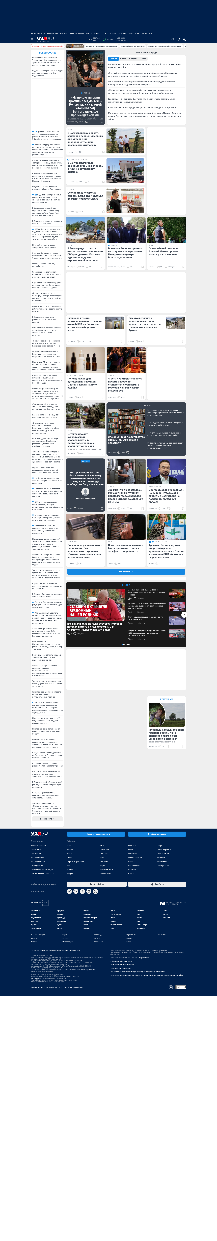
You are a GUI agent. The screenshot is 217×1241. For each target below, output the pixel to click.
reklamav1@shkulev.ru (159, 951)
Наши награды (37, 858)
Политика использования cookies (122, 965)
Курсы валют (111, 33)
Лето (102, 858)
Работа (131, 862)
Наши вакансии (38, 862)
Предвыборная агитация (42, 870)
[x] (95, 891)
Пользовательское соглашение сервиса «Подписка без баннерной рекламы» (137, 972)
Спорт (159, 845)
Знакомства (52, 33)
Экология (161, 858)
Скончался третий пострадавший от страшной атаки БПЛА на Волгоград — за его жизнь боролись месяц (84, 324)
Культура (103, 853)
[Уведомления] (179, 39)
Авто (69, 845)
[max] (88, 891)
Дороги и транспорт (76, 862)
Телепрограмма (76, 33)
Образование (105, 874)
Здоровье (71, 874)
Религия (132, 870)
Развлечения (134, 866)
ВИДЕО (126, 585)
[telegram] (69, 891)
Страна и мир (163, 853)
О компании (36, 853)
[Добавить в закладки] (101, 121)
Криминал (104, 849)
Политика (132, 853)
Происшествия (135, 858)
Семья (131, 874)
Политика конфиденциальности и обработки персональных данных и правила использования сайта (146, 975)
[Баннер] (74, 46)
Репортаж (167, 699)
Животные (71, 870)
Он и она (132, 845)
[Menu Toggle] (32, 39)
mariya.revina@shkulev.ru (39, 982)
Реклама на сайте (38, 845)
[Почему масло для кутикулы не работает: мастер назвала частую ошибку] (85, 360)
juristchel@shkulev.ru (88, 969)
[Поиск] (173, 39)
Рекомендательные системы (120, 968)
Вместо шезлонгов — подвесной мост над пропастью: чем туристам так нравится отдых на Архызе (144, 324)
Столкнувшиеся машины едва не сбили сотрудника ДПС (145, 618)
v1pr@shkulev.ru (143, 958)
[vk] (75, 891)
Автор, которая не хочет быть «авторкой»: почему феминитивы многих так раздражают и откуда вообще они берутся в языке (85, 478)
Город (69, 858)
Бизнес (70, 849)
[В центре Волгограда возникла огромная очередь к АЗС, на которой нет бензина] (125, 170)
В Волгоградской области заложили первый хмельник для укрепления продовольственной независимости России (85, 139)
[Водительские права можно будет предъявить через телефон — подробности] (126, 527)
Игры (137, 33)
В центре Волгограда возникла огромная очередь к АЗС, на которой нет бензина (85, 167)
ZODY (130, 33)
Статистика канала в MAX (42, 874)
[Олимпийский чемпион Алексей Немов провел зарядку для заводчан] (166, 230)
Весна (69, 853)
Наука (102, 866)
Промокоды (147, 33)
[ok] (82, 891)
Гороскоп (98, 33)
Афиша (89, 33)
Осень (131, 849)
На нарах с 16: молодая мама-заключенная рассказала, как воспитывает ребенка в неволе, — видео (147, 606)
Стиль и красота (164, 849)
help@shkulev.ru (47, 971)
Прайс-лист (36, 849)
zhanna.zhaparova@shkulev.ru (41, 978)
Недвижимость (38, 33)
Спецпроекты (163, 866)
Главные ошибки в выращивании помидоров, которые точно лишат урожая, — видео (147, 592)
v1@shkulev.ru (58, 968)
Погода (63, 33)
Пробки (122, 33)
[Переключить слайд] (184, 615)
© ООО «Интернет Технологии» (71, 987)
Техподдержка (37, 866)
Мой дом (104, 862)
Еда (68, 866)
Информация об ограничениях (121, 961)
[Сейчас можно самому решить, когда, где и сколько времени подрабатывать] (125, 200)
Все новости (47, 52)
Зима (102, 845)
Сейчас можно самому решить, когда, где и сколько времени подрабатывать (85, 195)
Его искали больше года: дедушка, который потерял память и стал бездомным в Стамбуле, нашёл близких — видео (94, 626)
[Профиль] (185, 39)
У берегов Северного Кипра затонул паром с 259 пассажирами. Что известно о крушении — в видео (147, 633)
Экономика (162, 862)
